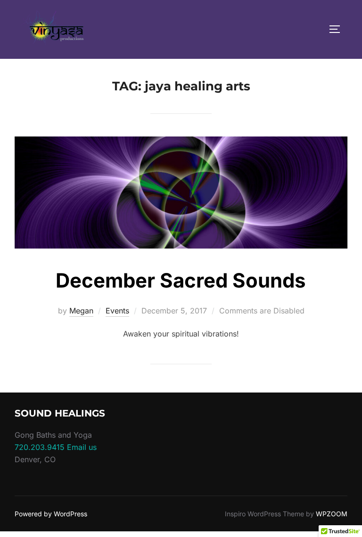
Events (117, 310)
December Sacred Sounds (181, 280)
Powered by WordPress (51, 514)
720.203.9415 (40, 447)
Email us (82, 447)
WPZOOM (331, 514)
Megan (81, 310)
